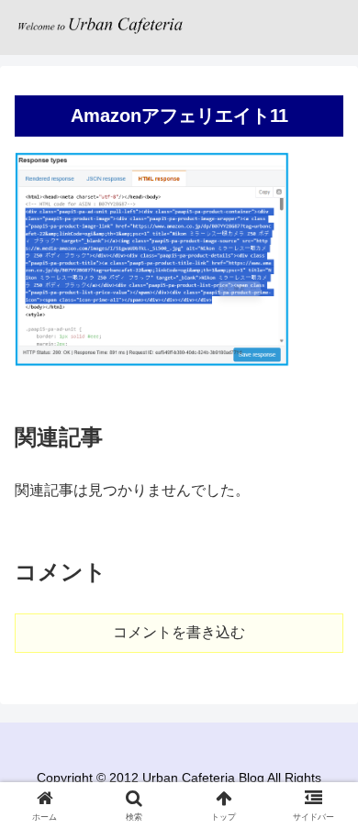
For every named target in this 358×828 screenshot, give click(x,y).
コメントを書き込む (179, 632)
